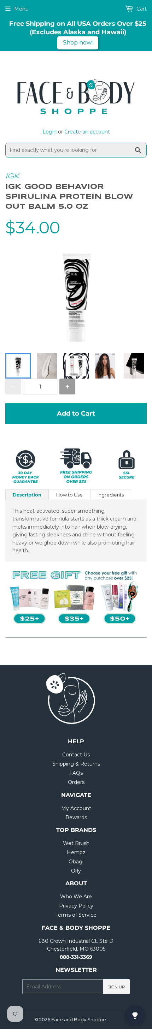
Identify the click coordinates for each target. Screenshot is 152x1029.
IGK (12, 176)
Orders (76, 782)
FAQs (76, 773)
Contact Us (76, 754)
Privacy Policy (76, 906)
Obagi (76, 861)
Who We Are (76, 896)
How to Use (69, 495)
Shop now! (78, 42)
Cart (141, 9)
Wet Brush (76, 843)
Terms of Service (76, 915)
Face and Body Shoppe (78, 1019)
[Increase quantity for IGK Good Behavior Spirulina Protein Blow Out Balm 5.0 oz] (67, 386)
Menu (21, 9)
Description (27, 495)
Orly (76, 871)
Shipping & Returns (76, 764)
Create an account (87, 132)
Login (49, 132)
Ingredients (111, 495)
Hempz (76, 852)
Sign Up (116, 986)
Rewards (76, 817)
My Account (76, 808)
